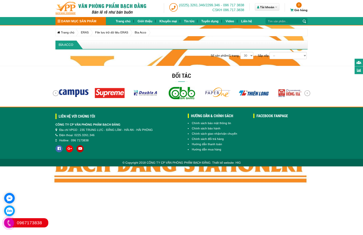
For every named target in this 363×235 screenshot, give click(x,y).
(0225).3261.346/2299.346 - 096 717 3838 (211, 5)
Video (230, 21)
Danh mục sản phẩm (78, 21)
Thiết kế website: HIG (226, 162)
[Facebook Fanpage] (59, 148)
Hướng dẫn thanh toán (207, 144)
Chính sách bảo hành (206, 128)
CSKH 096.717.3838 (228, 10)
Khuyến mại (168, 21)
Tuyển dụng (209, 21)
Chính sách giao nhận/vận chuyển (214, 133)
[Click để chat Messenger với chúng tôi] (9, 198)
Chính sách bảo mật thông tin (211, 123)
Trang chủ (123, 21)
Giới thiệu (145, 21)
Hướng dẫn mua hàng (206, 149)
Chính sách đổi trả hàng (208, 139)
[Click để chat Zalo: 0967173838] (9, 211)
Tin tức (189, 21)
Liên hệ (246, 21)
